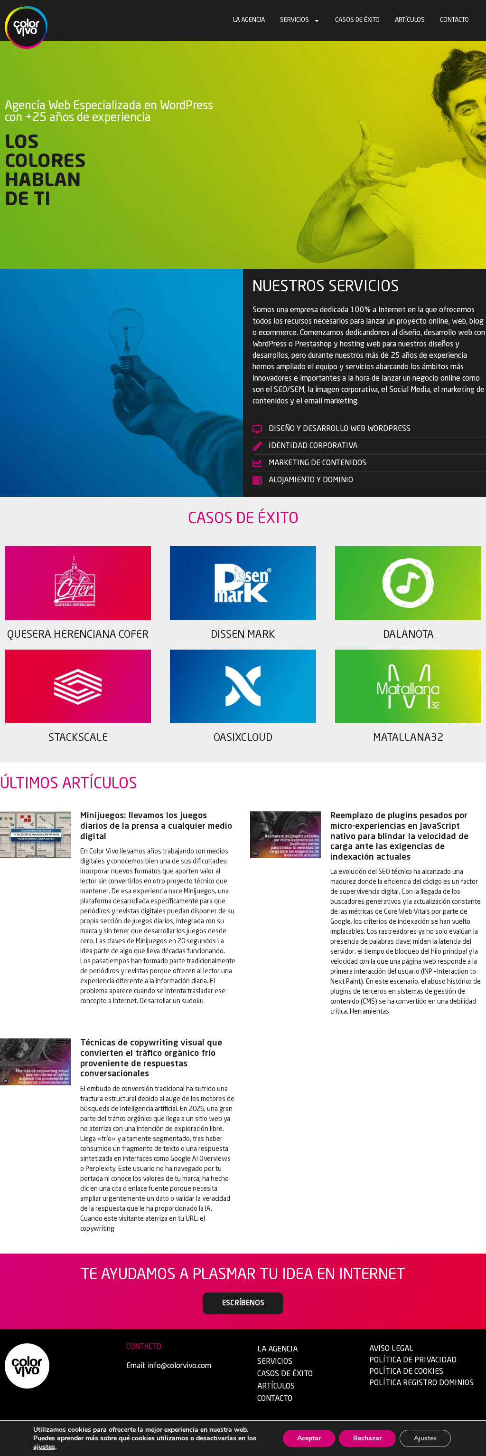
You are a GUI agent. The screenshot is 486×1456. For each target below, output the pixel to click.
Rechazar (367, 1438)
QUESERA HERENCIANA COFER (78, 635)
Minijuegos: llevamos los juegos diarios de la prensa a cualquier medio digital (156, 826)
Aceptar (309, 1438)
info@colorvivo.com (179, 1366)
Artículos (410, 20)
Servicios (294, 20)
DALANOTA (408, 635)
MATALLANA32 (408, 738)
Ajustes (425, 1438)
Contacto (454, 20)
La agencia (249, 20)
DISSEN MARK (243, 635)
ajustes (44, 1447)
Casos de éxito (357, 20)
